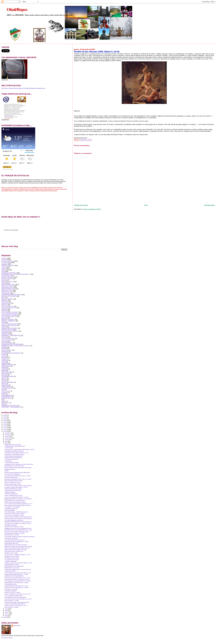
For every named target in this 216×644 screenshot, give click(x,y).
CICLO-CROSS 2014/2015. (9, 312)
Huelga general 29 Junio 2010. (12, 444)
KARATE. (4, 310)
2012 (5, 427)
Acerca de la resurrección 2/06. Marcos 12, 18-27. (18, 599)
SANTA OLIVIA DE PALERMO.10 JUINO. (15, 549)
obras (3, 297)
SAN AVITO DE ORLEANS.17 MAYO (14, 513)
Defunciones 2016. (7, 287)
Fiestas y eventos (6, 278)
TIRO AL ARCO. (6, 386)
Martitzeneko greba (9, 469)
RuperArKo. (17, 625)
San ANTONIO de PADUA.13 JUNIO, (14, 533)
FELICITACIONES (6, 343)
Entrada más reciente (81, 205)
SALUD (3, 283)
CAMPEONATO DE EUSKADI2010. (14, 566)
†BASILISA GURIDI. (9, 492)
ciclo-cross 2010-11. (7, 306)
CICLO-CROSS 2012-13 (8, 316)
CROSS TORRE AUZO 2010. (12, 482)
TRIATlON (4, 309)
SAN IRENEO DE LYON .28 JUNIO (14, 466)
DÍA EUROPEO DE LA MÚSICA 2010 (14, 500)
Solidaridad (5, 385)
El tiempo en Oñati (7, 169)
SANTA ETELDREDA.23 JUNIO (13, 489)
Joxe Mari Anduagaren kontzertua (13, 520)
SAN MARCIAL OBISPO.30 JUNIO (14, 451)
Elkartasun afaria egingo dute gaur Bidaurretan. (17, 472)
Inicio (146, 205)
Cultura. (3, 356)
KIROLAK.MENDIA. (7, 299)
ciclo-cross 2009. (6, 340)
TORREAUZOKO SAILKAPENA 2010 (14, 446)
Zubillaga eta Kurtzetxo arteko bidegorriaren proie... (18, 528)
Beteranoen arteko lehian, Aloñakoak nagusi (16, 531)
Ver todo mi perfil (6, 638)
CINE (3, 271)
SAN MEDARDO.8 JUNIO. (11, 564)
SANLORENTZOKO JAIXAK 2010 (13, 551)
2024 (5, 417)
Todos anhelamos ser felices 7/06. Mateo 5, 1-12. (17, 572)
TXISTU (3, 326)
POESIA (3, 367)
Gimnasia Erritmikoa (7, 382)
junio (6, 443)
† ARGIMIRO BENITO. (10, 584)
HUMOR (4, 347)
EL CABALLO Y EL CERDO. (12, 507)
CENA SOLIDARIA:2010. (11, 477)
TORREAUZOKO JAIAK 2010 (12, 490)
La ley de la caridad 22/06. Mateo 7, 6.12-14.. (16, 497)
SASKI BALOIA (6, 366)
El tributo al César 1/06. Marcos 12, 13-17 (15, 605)
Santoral (4, 259)
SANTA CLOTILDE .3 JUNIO (12, 592)
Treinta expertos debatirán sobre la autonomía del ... (18, 517)
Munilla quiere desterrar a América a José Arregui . (18, 498)
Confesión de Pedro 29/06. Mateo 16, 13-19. (16, 452)
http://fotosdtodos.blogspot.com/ (35, 88)
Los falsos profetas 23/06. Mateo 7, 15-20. (16, 487)
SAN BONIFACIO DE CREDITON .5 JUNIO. (16, 582)
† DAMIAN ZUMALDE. (10, 561)
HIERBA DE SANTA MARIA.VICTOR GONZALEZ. (18, 521)
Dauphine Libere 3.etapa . (11, 553)
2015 (5, 422)
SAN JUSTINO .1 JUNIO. (11, 607)
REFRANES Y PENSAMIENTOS (11, 407)
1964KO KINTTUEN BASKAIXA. (13, 457)
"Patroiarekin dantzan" (10, 590)
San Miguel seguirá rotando (11, 558)
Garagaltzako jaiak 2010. (11, 508)
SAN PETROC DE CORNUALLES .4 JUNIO (16, 587)
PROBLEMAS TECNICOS (9, 405)
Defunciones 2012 (7, 290)
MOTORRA (4, 357)
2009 (5, 617)
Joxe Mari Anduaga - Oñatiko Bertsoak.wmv (16, 512)
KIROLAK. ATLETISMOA (8, 296)
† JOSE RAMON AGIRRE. (11, 462)
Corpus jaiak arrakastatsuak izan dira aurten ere (17, 569)
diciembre (7, 433)
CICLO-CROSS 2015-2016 (9, 324)
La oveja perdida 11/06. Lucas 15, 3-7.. (15, 540)
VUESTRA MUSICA (7, 388)
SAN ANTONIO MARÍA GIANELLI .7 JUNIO (16, 574)
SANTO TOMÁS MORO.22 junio (13, 495)
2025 (5, 415)
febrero (7, 614)
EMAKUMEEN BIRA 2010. (11, 543)
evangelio (4, 264)
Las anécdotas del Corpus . (12, 559)
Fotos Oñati (4, 270)
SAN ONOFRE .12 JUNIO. (11, 535)
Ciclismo (4, 267)
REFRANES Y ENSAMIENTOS (10, 335)
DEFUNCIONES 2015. (8, 284)
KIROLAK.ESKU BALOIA (9, 325)
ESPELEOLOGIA (6, 372)
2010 (5, 431)
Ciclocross (4, 392)
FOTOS (3, 354)
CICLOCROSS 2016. (7, 338)
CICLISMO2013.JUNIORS (9, 315)
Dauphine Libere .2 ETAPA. (11, 556)
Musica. (3, 383)
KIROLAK (4, 305)
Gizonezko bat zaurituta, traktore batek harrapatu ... (18, 485)
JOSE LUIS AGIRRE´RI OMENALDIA (14, 604)
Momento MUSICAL (7, 277)
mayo (6, 609)
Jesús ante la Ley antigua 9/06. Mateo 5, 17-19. (17, 554)
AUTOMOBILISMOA (7, 376)
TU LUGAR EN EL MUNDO (12, 474)
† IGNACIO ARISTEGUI (11, 494)
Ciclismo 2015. (6, 293)
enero (6, 615)
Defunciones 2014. (7, 281)
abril (6, 610)
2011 (5, 429)
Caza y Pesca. (5, 391)
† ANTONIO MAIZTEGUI (11, 459)
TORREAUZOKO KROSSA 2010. (13, 456)
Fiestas (3, 280)
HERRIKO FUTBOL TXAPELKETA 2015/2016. (15, 345)
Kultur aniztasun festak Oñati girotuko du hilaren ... (18, 505)
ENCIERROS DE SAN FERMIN (10, 344)
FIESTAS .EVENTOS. (7, 265)
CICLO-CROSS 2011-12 (8, 308)
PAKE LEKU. (5, 402)
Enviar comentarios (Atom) (92, 209)
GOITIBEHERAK (6, 397)
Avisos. (3, 268)
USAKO (6, 470)
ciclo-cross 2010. (6, 350)
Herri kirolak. (5, 373)
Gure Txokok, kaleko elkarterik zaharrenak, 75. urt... (18, 503)
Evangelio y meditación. (86, 140)
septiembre (8, 438)
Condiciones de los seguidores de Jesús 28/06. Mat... (19, 464)
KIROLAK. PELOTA (7, 329)
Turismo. (4, 359)
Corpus (3, 362)
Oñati (3, 322)
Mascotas (4, 375)
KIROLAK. (4, 300)
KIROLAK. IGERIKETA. (8, 321)
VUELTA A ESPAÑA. (9, 510)
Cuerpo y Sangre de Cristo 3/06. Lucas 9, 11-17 (17, 594)
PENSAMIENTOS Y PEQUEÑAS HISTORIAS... (15, 274)
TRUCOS (4, 337)
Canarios (4, 341)
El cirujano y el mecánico (11, 589)
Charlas (3, 380)
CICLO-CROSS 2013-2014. (9, 313)
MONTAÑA (4, 363)
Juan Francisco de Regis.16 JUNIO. (14, 515)
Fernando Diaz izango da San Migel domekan (16, 602)
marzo (7, 612)
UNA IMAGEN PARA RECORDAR (11, 294)
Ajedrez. (4, 378)
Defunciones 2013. (7, 286)
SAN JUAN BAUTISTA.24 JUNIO (13, 480)
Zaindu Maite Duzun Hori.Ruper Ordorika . (16, 544)
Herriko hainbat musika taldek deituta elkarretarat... (18, 467)
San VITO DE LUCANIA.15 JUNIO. (14, 526)
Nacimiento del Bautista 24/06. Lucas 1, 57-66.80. (18, 479)
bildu (2, 389)
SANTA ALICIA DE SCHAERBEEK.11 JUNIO (16, 541)
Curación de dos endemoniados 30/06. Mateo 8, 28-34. (19, 449)
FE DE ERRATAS (6, 395)
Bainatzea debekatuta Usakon (12, 484)
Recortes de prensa (7, 261)
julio (6, 441)
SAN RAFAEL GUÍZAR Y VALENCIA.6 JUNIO (16, 579)
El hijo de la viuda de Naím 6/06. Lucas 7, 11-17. (17, 577)
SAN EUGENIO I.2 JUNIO (11, 600)
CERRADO (4, 360)
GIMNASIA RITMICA (7, 364)
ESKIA (3, 394)
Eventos (3, 258)
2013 (5, 426)
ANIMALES (4, 351)
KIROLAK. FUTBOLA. (8, 319)
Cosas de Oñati (6, 262)
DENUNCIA (5, 332)
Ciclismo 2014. (6, 303)
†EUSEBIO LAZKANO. (10, 525)
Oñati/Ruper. (17, 9)
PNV (2, 404)
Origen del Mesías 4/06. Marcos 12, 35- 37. (16, 586)
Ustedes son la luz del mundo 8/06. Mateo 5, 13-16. (18, 563)
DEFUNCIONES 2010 (8, 289)
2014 (5, 424)
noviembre (8, 434)
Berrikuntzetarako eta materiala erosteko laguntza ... (18, 518)
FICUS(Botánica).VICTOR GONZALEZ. (15, 597)
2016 (5, 420)
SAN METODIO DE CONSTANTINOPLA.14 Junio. (18, 530)
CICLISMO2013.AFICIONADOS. (11, 353)
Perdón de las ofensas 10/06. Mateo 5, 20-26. (16, 548)
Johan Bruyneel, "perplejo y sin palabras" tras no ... (18, 523)
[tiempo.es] (7, 167)
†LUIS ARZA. (8, 461)
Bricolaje (4, 318)
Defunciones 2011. (7, 291)
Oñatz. (3, 401)
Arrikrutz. (4, 379)
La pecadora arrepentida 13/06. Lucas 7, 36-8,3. (17, 475)
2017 (5, 419)
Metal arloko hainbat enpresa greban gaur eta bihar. (18, 546)
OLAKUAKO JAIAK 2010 (11, 538)
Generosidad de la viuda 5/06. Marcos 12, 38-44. (17, 581)
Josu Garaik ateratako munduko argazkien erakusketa (19, 536)
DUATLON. (4, 302)
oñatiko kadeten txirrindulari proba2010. (15, 502)
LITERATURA (5, 334)
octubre (7, 436)
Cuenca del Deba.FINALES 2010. (13, 595)
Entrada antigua (209, 205)
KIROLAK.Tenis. (6, 398)
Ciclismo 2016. (6, 275)
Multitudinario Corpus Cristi (11, 567)
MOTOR (3, 348)
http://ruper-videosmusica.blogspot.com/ (13, 88)
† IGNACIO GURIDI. (10, 571)
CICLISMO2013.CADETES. (9, 331)
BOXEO (3, 370)
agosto (7, 439)
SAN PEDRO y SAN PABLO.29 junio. (14, 454)
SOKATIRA (4, 369)
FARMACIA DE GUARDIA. (9, 328)
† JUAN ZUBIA (8, 447)
